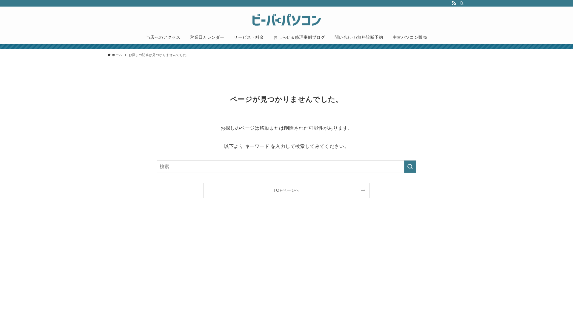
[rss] (454, 3)
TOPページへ (286, 190)
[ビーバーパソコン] (286, 20)
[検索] (462, 3)
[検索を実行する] (410, 166)
